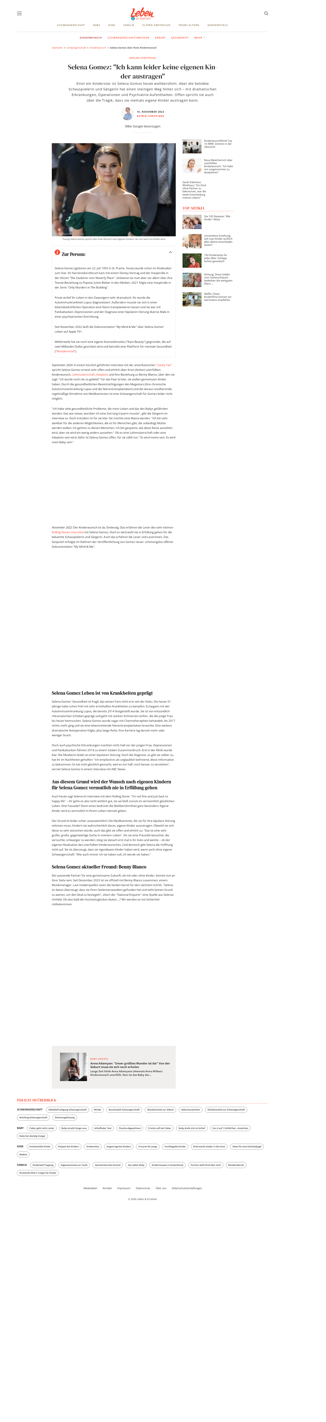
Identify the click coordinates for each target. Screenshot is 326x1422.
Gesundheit (180, 37)
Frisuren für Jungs (147, 1146)
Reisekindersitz (236, 1165)
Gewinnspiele (217, 25)
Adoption (102, 374)
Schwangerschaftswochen (128, 37)
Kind (111, 25)
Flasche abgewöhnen (130, 1128)
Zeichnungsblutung (65, 1117)
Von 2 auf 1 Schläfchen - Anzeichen (230, 1128)
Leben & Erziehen (143, 14)
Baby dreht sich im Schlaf (192, 1128)
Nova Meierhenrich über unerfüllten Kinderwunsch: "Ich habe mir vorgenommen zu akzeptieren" (218, 166)
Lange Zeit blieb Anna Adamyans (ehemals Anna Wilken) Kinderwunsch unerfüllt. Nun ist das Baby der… (126, 1073)
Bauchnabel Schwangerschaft (124, 1109)
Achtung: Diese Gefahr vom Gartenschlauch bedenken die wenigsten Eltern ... (218, 279)
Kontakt (107, 1188)
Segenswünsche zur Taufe (74, 1165)
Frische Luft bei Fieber (159, 1128)
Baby (96, 25)
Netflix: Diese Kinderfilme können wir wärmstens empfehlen (218, 297)
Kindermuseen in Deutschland (167, 1165)
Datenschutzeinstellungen (187, 1188)
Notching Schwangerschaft (33, 1117)
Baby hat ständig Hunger (32, 1135)
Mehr (198, 37)
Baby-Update (99, 1058)
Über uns (161, 1188)
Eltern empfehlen (156, 25)
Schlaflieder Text (102, 1128)
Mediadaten (90, 1188)
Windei (97, 1109)
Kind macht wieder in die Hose (209, 1146)
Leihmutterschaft (83, 374)
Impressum (123, 1188)
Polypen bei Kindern (68, 1146)
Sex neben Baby (136, 1165)
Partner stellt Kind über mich (206, 1165)
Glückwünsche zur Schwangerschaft (226, 1109)
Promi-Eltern (189, 25)
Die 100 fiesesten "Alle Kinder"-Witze (217, 218)
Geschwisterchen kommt (108, 1165)
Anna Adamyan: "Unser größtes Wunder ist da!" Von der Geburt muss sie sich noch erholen (130, 1065)
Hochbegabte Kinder (175, 1146)
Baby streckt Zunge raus (74, 1128)
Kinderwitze (92, 1146)
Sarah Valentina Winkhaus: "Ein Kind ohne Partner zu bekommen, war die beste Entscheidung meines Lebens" (194, 189)
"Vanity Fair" (164, 365)
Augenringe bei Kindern (118, 1146)
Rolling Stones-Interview (68, 532)
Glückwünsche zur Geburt (160, 1109)
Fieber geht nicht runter (41, 1128)
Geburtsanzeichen (190, 1109)
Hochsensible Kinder (40, 1146)
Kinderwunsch (91, 37)
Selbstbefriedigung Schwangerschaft (67, 1109)
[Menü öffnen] (19, 14)
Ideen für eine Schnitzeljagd (246, 1146)
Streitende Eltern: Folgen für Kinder (37, 1172)
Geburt (160, 37)
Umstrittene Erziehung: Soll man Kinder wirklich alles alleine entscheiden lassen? (218, 240)
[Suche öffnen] (266, 14)
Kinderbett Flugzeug (43, 1165)
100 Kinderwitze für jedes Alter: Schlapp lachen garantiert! (215, 258)
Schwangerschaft (71, 25)
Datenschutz (143, 1188)
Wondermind (65, 351)
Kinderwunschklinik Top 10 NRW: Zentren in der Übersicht (218, 143)
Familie (128, 25)
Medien (23, 1154)
